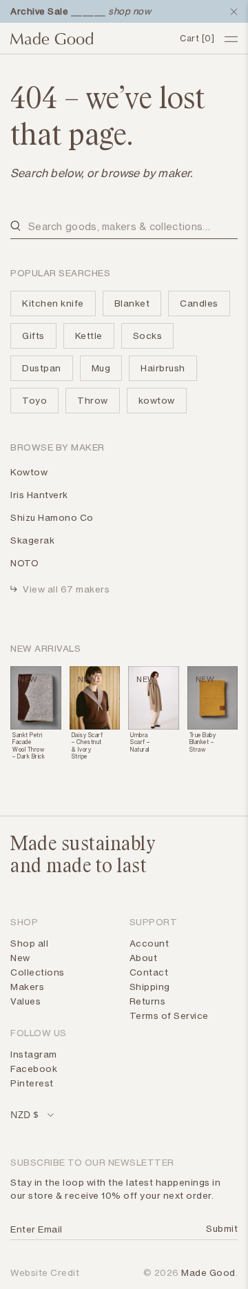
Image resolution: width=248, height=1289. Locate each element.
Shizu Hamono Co (52, 517)
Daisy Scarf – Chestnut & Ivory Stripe (87, 746)
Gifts (33, 335)
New (20, 957)
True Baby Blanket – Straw (202, 742)
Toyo (34, 400)
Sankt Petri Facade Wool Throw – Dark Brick (28, 746)
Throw (92, 400)
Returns (148, 1001)
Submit (219, 1228)
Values (25, 1001)
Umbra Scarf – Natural (140, 742)
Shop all (29, 943)
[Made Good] (89, 39)
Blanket (132, 303)
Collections (37, 972)
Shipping (150, 986)
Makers (27, 986)
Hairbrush (163, 367)
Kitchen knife (53, 303)
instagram (33, 1054)
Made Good (208, 1272)
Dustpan (41, 367)
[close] (231, 12)
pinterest (32, 1083)
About (144, 957)
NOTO (24, 562)
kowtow (156, 400)
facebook (33, 1068)
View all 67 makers (66, 589)
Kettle (89, 335)
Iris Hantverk (39, 494)
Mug (101, 367)
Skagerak (32, 540)
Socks (148, 335)
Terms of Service (169, 1015)
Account (149, 943)
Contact (149, 972)
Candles (199, 303)
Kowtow (29, 471)
